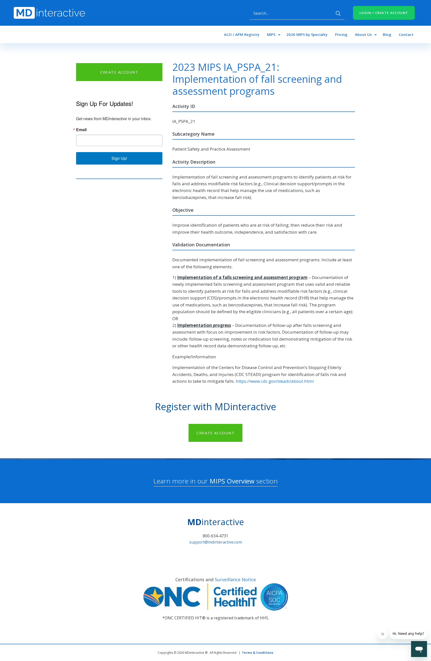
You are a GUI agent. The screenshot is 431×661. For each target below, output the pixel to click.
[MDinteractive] (49, 12)
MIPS (271, 34)
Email (81, 130)
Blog (387, 34)
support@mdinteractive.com (215, 542)
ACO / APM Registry (241, 34)
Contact (406, 34)
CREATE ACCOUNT (119, 72)
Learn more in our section (215, 480)
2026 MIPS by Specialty (306, 34)
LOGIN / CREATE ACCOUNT (383, 12)
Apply (338, 13)
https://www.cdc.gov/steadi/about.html (275, 381)
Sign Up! (119, 158)
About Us (363, 34)
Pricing (341, 34)
